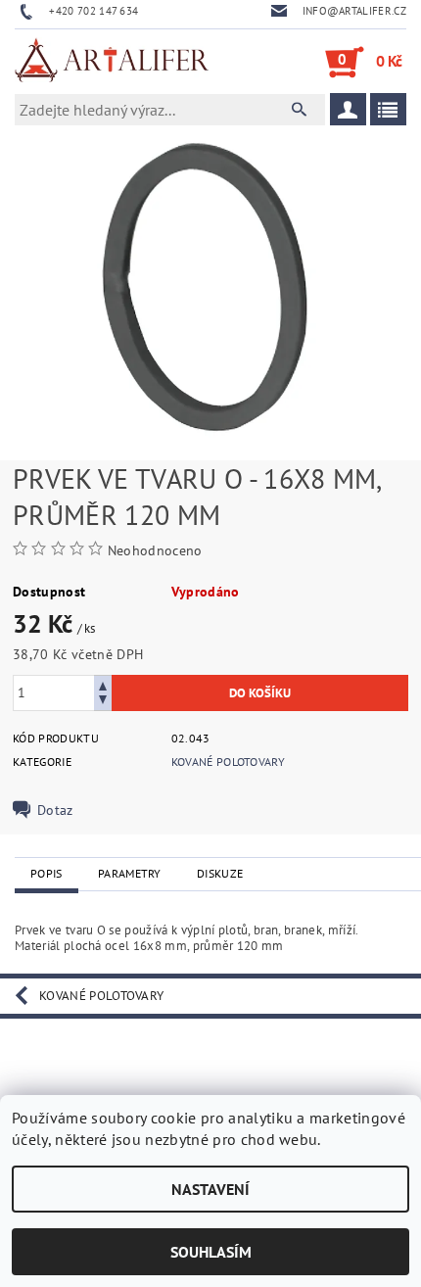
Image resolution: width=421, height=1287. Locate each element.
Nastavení (210, 1189)
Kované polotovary (228, 761)
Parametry (130, 873)
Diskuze (220, 873)
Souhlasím (211, 1252)
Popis (46, 873)
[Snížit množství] (103, 701)
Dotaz (55, 810)
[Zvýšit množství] (103, 684)
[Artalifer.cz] (112, 61)
